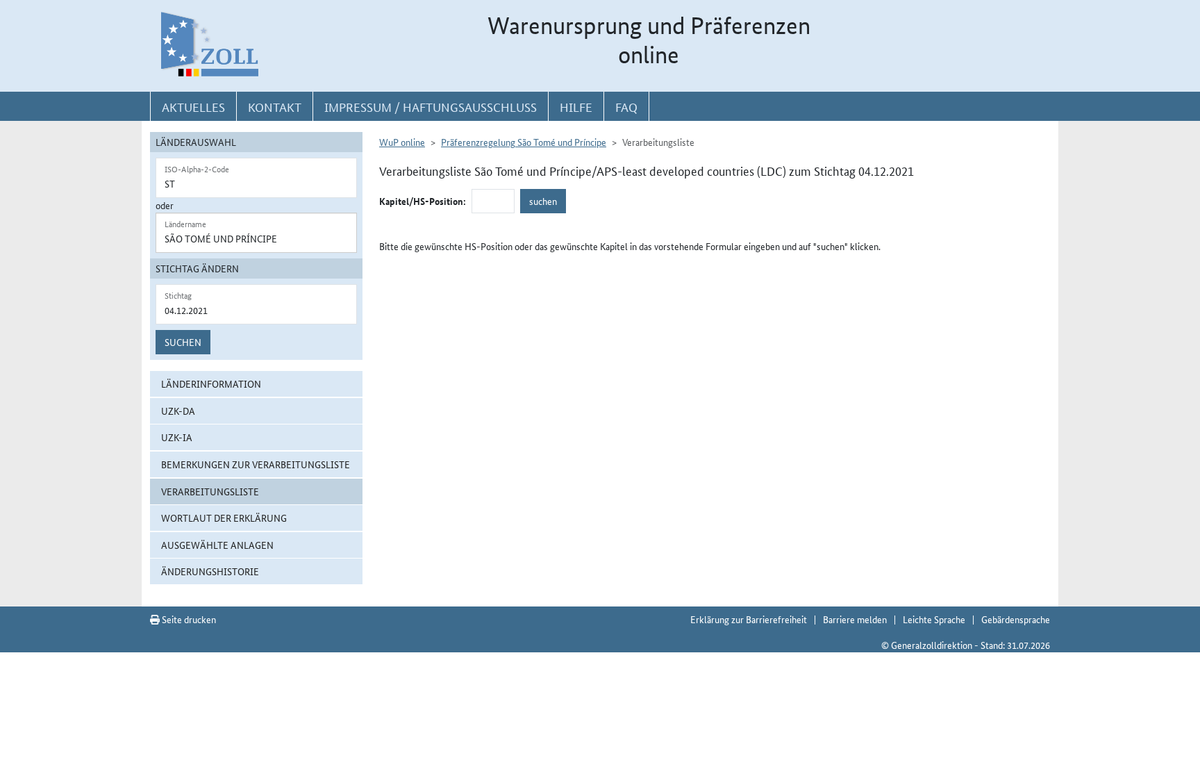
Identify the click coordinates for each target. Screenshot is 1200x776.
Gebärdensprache (1015, 619)
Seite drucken (188, 619)
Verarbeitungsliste (210, 491)
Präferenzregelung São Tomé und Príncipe (523, 142)
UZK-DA (178, 411)
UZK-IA (176, 437)
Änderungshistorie (210, 571)
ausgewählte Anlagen (217, 545)
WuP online (402, 142)
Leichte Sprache (934, 619)
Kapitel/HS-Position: (422, 201)
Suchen (183, 342)
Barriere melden (855, 619)
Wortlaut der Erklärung (224, 518)
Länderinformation (211, 383)
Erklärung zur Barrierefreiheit (748, 619)
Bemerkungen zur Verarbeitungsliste (255, 464)
